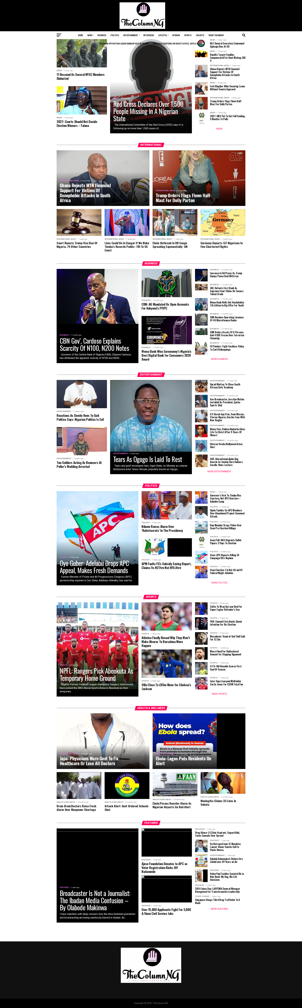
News (89, 35)
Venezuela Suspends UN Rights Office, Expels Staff (177, 43)
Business (102, 35)
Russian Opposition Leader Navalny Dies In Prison (124, 43)
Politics (115, 35)
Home (80, 35)
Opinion (176, 35)
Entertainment (130, 35)
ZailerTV (200, 35)
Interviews (148, 35)
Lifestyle (162, 35)
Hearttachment (216, 35)
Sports (187, 35)
